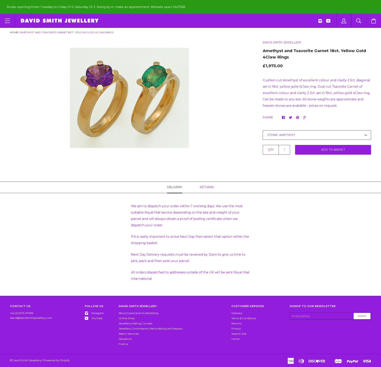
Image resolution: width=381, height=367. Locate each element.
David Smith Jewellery (282, 42)
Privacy (236, 328)
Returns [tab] (207, 187)
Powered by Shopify (56, 360)
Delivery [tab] (174, 187)
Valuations (125, 338)
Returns (236, 323)
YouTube (97, 318)
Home (14, 32)
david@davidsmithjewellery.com (31, 317)
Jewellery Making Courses (135, 323)
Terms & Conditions (243, 318)
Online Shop (127, 318)
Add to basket (333, 149)
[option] (129, 98)
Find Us (123, 344)
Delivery (236, 313)
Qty (271, 149)
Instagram (97, 313)
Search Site (238, 333)
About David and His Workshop (139, 313)
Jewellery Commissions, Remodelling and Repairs (150, 328)
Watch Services (129, 333)
